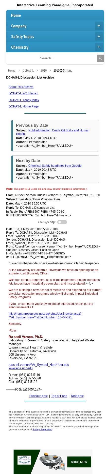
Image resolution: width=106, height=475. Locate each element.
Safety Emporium (42, 429)
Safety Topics (22, 36)
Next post (77, 396)
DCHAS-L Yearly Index (24, 100)
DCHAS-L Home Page (24, 106)
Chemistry (19, 47)
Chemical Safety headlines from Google (55, 165)
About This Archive (21, 87)
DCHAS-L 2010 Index (23, 93)
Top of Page (59, 396)
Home (16, 15)
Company (18, 26)
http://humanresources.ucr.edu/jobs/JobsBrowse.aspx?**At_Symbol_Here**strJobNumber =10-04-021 (45, 315)
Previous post (38, 396)
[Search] (100, 58)
